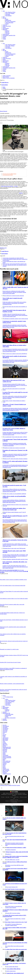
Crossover (5, 732)
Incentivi (4, 758)
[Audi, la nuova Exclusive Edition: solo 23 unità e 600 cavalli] (15, 925)
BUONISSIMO (24, 794)
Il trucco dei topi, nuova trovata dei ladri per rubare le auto (14, 263)
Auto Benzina (5, 728)
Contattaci (10, 785)
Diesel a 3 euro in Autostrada (9, 78)
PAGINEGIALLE (11, 793)
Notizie (4, 27)
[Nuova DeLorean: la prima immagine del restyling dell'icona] (15, 935)
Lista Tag (4, 725)
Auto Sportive (5, 737)
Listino (6, 699)
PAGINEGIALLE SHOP (18, 793)
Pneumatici (5, 749)
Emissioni (5, 772)
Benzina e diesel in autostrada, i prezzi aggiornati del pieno (12, 683)
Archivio (18, 785)
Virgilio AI (5, 24)
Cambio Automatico (7, 773)
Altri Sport (7, 33)
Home (4, 87)
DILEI (12, 794)
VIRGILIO (7, 793)
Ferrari (4, 765)
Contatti (4, 38)
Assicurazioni (5, 755)
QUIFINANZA (20, 794)
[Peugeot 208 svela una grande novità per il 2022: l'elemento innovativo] (15, 913)
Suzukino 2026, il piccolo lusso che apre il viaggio (10, 662)
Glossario (5, 712)
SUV (4, 733)
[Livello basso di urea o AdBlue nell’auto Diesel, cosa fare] (15, 859)
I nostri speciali (6, 34)
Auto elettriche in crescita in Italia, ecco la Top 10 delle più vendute (14, 598)
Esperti (4, 37)
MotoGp (4, 764)
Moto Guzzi (5, 744)
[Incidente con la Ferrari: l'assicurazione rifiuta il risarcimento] (15, 866)
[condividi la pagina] (1, 123)
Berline (4, 735)
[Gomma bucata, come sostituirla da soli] (15, 971)
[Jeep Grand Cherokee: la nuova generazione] (15, 887)
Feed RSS (14, 785)
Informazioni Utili (6, 713)
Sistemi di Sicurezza (7, 756)
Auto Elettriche (8, 15)
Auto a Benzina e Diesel (10, 12)
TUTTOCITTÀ (9, 794)
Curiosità (4, 36)
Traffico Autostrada (7, 75)
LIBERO (4, 793)
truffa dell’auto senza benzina (7, 186)
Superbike (5, 743)
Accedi (2, 8)
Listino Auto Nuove (7, 26)
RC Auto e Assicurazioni (10, 21)
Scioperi (7, 23)
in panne (16, 186)
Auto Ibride (7, 14)
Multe (4, 759)
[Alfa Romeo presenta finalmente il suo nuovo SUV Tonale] (15, 876)
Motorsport (5, 29)
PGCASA (23, 793)
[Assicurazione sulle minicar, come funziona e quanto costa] (15, 956)
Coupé (4, 736)
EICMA (4, 745)
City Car (4, 734)
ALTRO (2, 41)
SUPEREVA (14, 795)
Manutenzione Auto (7, 747)
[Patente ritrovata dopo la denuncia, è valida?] (15, 844)
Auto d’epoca (8, 705)
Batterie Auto (5, 771)
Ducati (4, 766)
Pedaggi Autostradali (7, 757)
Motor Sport (5, 708)
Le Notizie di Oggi (9, 696)
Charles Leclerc (6, 769)
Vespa (4, 741)
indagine (21, 192)
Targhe (4, 752)
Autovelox (5, 751)
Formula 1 (7, 30)
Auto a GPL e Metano (9, 13)
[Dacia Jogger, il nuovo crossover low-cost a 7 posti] (15, 919)
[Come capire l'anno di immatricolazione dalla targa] (15, 837)
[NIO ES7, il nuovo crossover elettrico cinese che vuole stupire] (15, 896)
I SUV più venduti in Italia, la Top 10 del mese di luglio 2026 (12, 585)
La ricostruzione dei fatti (8, 174)
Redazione (5, 720)
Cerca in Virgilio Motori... (5, 784)
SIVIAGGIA (15, 794)
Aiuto (14, 798)
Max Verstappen (6, 770)
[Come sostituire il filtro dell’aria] (15, 966)
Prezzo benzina (6, 76)
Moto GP (7, 31)
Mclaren (4, 768)
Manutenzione (8, 20)
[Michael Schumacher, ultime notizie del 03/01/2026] (15, 849)
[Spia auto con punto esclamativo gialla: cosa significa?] (15, 811)
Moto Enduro (5, 739)
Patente (6, 19)
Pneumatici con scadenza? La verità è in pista (9, 649)
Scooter (4, 742)
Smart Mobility (6, 28)
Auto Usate (5, 730)
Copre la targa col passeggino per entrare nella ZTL (13, 258)
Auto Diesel (5, 729)
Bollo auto (5, 750)
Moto (4, 16)
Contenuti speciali (3, 785)
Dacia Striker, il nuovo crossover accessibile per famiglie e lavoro (13, 579)
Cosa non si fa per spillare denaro (9, 173)
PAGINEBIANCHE (4, 794)
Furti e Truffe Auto (6, 761)
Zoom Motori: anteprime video (9, 35)
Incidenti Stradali (6, 762)
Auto (4, 11)
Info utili (4, 17)
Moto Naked (5, 740)
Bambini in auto (3, 247)
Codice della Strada (9, 22)
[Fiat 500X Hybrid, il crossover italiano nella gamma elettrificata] (15, 907)
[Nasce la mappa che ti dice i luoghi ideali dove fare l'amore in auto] (15, 826)
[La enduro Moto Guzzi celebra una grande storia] (15, 946)
